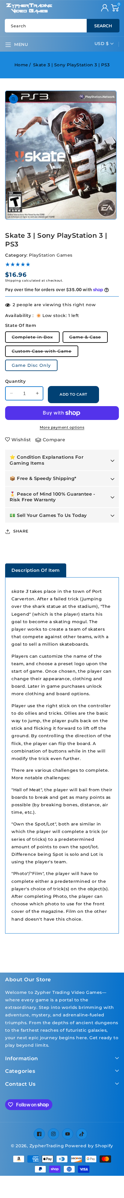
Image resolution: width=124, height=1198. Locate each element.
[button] (115, 8)
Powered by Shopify (89, 1145)
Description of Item (35, 570)
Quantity (15, 381)
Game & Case (88, 338)
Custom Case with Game (45, 352)
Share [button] (21, 531)
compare (54, 439)
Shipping (13, 280)
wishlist (21, 439)
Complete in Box (36, 338)
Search (103, 26)
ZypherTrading (46, 1145)
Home (21, 65)
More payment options (62, 427)
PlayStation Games (51, 255)
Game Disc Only (31, 365)
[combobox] (62, 25)
